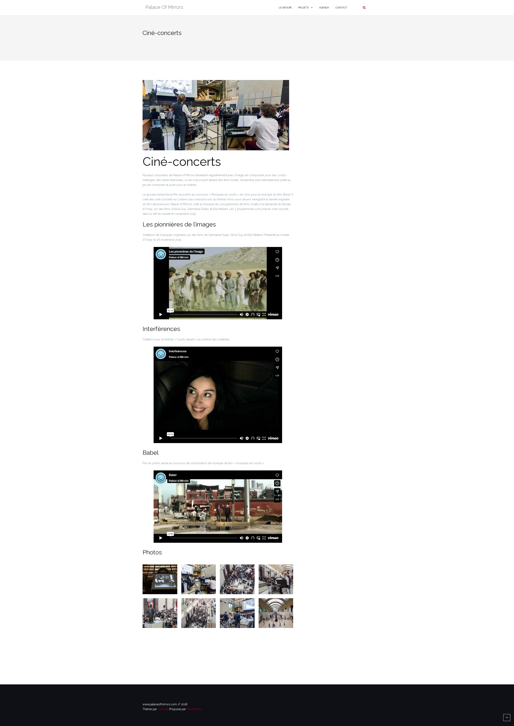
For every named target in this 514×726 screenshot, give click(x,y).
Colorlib (163, 709)
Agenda (324, 7)
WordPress (194, 709)
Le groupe (285, 7)
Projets (303, 7)
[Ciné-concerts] (216, 117)
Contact (341, 7)
